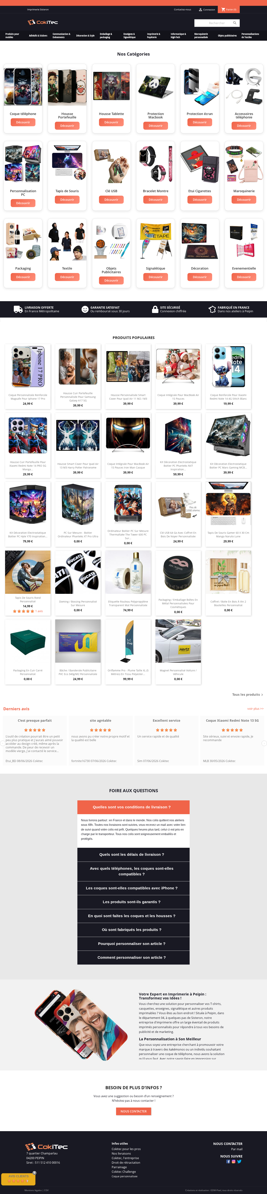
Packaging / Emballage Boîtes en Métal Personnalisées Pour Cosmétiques (178, 603)
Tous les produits (248, 695)
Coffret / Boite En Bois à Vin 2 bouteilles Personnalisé (228, 603)
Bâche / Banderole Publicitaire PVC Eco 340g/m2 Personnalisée (78, 672)
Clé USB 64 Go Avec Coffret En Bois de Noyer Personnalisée (178, 534)
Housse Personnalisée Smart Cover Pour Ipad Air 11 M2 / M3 (128, 396)
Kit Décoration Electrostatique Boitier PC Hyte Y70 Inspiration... (27, 534)
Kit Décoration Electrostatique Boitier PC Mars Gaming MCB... (228, 465)
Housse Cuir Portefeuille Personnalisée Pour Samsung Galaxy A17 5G (78, 396)
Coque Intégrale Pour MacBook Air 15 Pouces (178, 396)
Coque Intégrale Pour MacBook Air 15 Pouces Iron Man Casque (128, 465)
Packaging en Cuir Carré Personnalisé (28, 672)
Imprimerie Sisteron (38, 9)
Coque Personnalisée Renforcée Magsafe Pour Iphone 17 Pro (28, 396)
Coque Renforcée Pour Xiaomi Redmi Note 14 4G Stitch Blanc (228, 396)
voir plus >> (255, 708)
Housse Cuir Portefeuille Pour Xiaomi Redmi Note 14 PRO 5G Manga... (27, 465)
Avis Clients (19, 1176)
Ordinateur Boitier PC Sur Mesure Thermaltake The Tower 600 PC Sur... (128, 534)
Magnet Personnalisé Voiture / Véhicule (178, 672)
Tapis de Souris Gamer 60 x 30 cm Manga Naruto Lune (228, 534)
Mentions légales (33, 1190)
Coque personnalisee (124, 1176)
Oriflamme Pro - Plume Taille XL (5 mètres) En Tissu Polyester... (128, 672)
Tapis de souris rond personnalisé (28, 599)
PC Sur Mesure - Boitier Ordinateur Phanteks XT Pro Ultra (78, 534)
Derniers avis (16, 708)
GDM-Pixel (216, 1190)
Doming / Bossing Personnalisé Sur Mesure (78, 603)
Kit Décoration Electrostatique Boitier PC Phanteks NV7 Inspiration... (178, 465)
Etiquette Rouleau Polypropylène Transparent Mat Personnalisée (128, 603)
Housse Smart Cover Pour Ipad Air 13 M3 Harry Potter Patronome (78, 465)
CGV (46, 1190)
